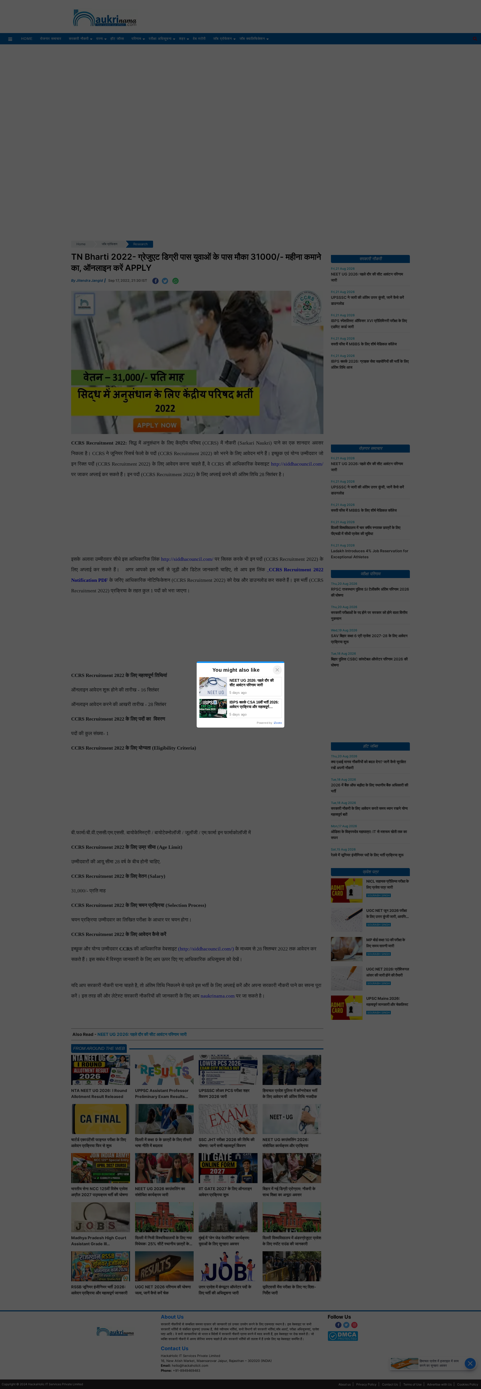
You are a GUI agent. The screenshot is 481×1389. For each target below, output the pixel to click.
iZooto (278, 722)
